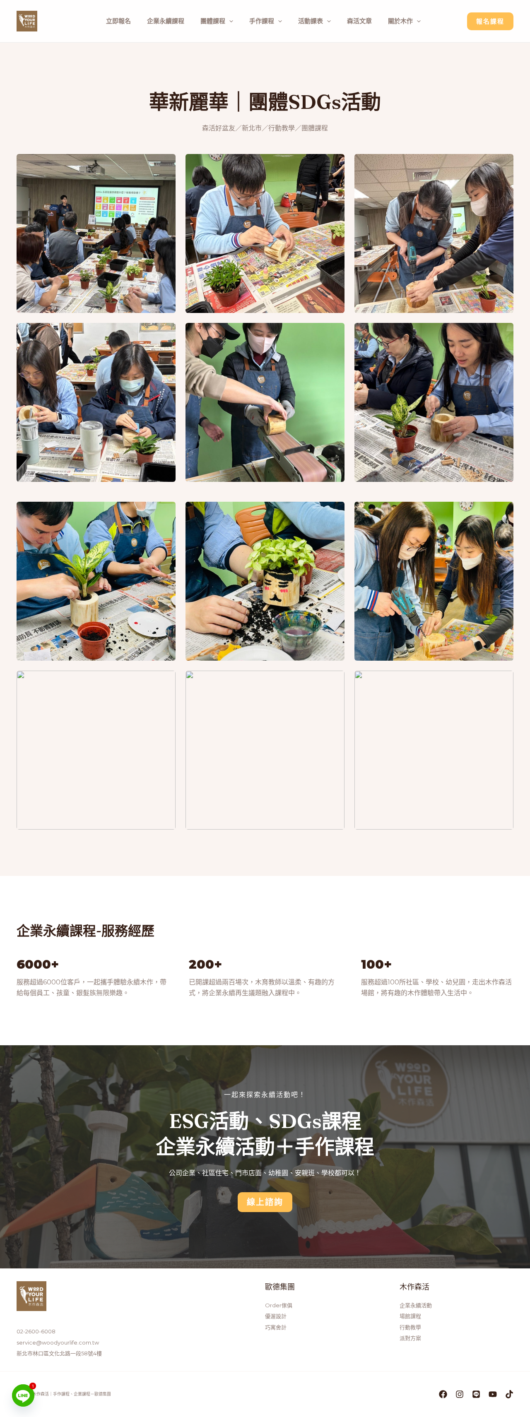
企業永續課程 (165, 21)
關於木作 (400, 21)
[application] (229, 21)
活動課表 (310, 21)
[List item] (443, 1394)
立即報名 (118, 21)
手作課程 (261, 21)
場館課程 (410, 1316)
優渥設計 (276, 1316)
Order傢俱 (278, 1305)
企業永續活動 (416, 1305)
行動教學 (410, 1327)
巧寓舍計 (276, 1327)
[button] (265, 1202)
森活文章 (359, 21)
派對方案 (410, 1338)
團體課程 (212, 21)
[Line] (23, 1395)
